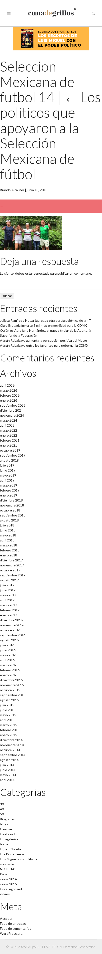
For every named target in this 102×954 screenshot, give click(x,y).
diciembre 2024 (11, 410)
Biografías (7, 819)
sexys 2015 (8, 884)
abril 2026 (7, 385)
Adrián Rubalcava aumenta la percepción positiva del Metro (43, 340)
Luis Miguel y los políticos (18, 859)
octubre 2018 (10, 510)
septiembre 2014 (12, 755)
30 (2, 804)
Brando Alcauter (12, 190)
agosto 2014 (9, 760)
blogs (4, 824)
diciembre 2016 (11, 620)
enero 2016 (8, 675)
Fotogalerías (9, 839)
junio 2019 (7, 470)
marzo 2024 (8, 420)
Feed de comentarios (15, 928)
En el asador (9, 834)
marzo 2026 (8, 390)
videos (5, 894)
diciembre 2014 (11, 740)
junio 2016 (7, 650)
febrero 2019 (9, 490)
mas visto (7, 864)
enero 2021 (8, 445)
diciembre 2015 (11, 680)
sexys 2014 (8, 879)
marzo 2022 (8, 430)
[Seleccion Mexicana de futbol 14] (31, 249)
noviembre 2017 (12, 565)
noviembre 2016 (12, 625)
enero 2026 (8, 400)
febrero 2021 (9, 440)
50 (2, 814)
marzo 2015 (8, 725)
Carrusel (6, 829)
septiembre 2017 (12, 575)
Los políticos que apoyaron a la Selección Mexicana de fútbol (50, 135)
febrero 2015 (9, 730)
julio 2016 (7, 645)
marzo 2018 (8, 545)
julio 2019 (7, 465)
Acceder (6, 918)
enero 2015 (8, 735)
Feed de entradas (13, 923)
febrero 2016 (9, 670)
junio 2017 (7, 590)
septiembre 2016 (12, 635)
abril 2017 (7, 600)
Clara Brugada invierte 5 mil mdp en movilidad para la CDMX (43, 325)
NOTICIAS (8, 869)
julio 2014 (7, 765)
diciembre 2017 (11, 560)
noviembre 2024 (12, 415)
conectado (42, 273)
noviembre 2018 (12, 505)
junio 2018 (7, 530)
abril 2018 (7, 540)
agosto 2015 (9, 700)
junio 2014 (7, 770)
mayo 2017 (8, 595)
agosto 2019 (9, 460)
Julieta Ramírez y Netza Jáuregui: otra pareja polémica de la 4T (45, 320)
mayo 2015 (8, 715)
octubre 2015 (10, 690)
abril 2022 (7, 425)
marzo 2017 (8, 605)
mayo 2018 (8, 535)
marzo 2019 (8, 485)
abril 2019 (7, 480)
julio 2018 (7, 525)
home (4, 844)
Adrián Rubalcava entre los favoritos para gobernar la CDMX (44, 345)
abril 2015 (7, 720)
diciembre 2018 (11, 500)
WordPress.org (11, 933)
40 (2, 809)
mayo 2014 (8, 775)
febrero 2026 (9, 395)
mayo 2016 (8, 655)
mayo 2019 (8, 475)
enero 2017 (8, 615)
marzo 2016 (8, 665)
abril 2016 (7, 660)
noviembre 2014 (12, 745)
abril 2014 (7, 780)
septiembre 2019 (12, 455)
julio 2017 (7, 585)
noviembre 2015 (12, 685)
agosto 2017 (9, 580)
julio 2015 (7, 705)
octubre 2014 (10, 750)
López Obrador (11, 849)
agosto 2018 (9, 520)
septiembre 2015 (12, 695)
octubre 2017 (10, 570)
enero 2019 (8, 495)
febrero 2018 (9, 550)
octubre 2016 (10, 630)
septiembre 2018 (12, 515)
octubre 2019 (10, 450)
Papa (3, 874)
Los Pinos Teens (12, 854)
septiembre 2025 (12, 405)
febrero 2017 (9, 610)
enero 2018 (8, 555)
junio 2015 (7, 710)
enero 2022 (8, 435)
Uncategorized (11, 889)
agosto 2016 (9, 640)
